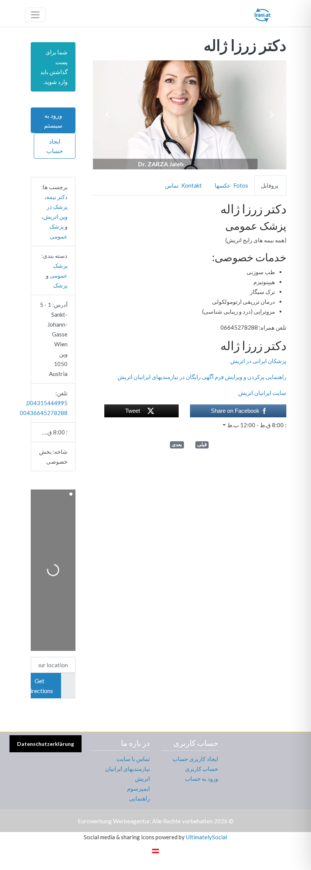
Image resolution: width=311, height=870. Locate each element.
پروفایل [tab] (269, 185)
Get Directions (39, 685)
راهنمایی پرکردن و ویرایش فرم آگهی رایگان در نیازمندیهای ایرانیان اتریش (202, 376)
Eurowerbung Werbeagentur (114, 821)
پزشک (60, 285)
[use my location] (68, 686)
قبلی (202, 444)
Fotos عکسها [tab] (231, 185)
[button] (272, 114)
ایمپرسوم (138, 788)
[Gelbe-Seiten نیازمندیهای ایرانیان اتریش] (262, 13)
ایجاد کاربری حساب (195, 758)
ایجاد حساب (54, 146)
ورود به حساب (201, 778)
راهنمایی (139, 798)
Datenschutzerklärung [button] (45, 744)
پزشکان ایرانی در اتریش (258, 360)
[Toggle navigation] (35, 15)
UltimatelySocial (206, 837)
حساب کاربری (201, 768)
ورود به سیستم (53, 120)
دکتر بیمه (57, 196)
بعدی (177, 444)
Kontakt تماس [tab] (183, 185)
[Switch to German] (155, 850)
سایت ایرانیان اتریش (262, 392)
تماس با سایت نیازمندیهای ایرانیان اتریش (127, 768)
